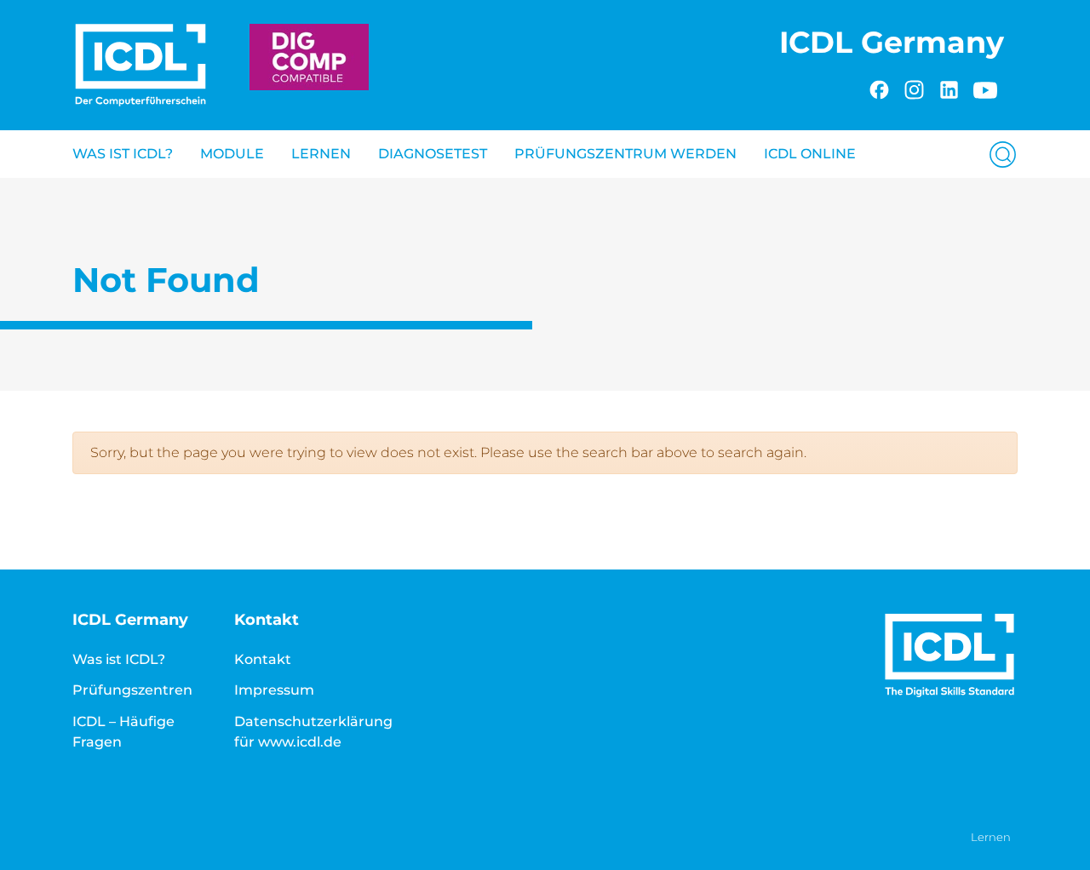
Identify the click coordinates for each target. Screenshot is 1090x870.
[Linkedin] (949, 87)
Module (232, 154)
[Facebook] (879, 87)
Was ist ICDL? (122, 154)
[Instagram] (914, 87)
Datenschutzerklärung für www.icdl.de (313, 731)
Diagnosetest (432, 154)
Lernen (321, 154)
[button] (996, 154)
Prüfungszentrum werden (625, 154)
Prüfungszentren (132, 690)
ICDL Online (810, 154)
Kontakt (262, 659)
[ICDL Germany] (140, 65)
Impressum (274, 690)
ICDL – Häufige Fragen (123, 731)
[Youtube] (985, 87)
